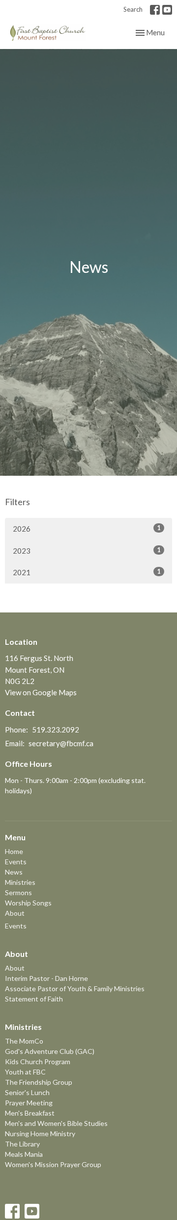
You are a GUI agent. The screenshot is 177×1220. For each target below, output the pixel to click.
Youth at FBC (25, 1072)
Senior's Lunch (27, 1092)
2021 (87, 572)
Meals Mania (24, 1154)
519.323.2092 (55, 729)
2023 (87, 550)
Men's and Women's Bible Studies (56, 1123)
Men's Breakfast (30, 1113)
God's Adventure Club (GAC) (49, 1051)
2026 (87, 528)
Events (16, 861)
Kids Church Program (37, 1061)
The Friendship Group (38, 1082)
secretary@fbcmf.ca (61, 743)
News (14, 872)
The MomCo (24, 1041)
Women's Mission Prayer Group (53, 1164)
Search (133, 9)
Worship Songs (28, 903)
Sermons (18, 892)
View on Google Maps (41, 692)
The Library (22, 1144)
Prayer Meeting (29, 1102)
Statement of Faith (34, 999)
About (15, 913)
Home (14, 851)
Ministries (20, 882)
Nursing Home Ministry (40, 1133)
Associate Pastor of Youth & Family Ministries (75, 988)
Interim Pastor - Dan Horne (46, 978)
